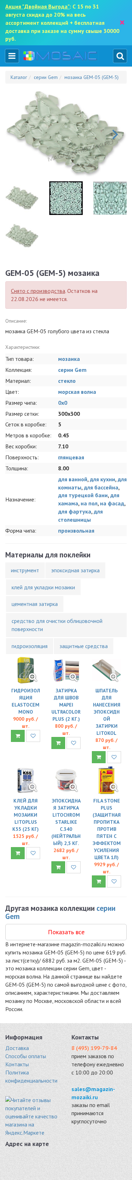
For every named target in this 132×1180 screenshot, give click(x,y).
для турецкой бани (83, 495)
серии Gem (72, 369)
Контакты (17, 1064)
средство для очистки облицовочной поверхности (57, 624)
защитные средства (83, 645)
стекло (67, 380)
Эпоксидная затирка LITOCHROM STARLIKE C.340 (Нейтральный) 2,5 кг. (66, 822)
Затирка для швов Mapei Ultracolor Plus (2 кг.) (66, 704)
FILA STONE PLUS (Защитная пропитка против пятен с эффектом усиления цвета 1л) (107, 829)
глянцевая (71, 457)
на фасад (112, 503)
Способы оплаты (25, 1056)
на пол (89, 503)
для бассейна (101, 487)
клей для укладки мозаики (43, 587)
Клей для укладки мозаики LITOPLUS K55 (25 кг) (25, 815)
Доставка (17, 1047)
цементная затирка (35, 603)
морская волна (77, 391)
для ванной (72, 479)
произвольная (76, 530)
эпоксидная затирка (75, 570)
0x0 (62, 402)
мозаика (69, 358)
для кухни (102, 479)
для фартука (74, 511)
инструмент (25, 570)
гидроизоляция (30, 645)
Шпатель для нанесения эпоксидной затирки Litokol (106, 711)
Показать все (66, 932)
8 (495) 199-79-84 (94, 1047)
